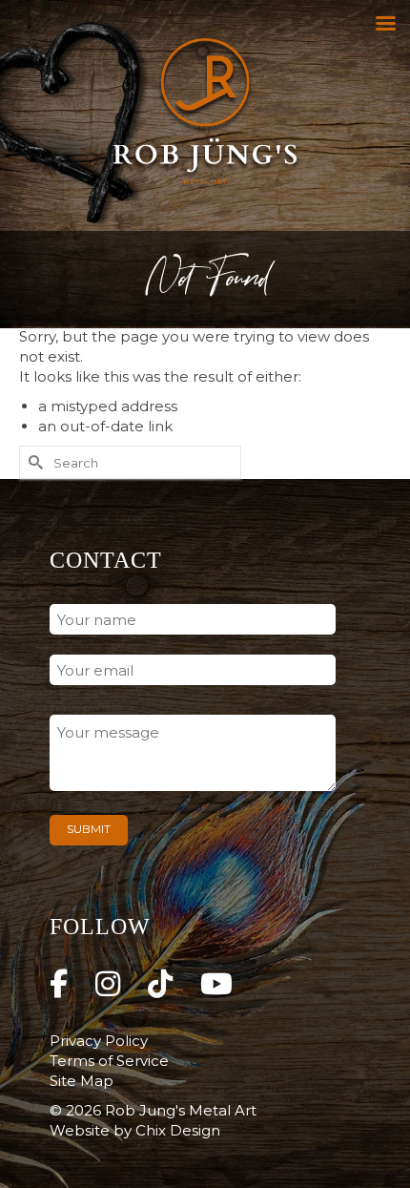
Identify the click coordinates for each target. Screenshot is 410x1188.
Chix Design (177, 1130)
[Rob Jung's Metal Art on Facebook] (59, 984)
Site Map (81, 1081)
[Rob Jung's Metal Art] (205, 115)
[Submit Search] (33, 462)
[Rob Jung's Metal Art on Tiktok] (160, 984)
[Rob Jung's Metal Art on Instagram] (107, 984)
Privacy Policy (99, 1041)
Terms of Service (109, 1061)
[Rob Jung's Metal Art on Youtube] (216, 984)
